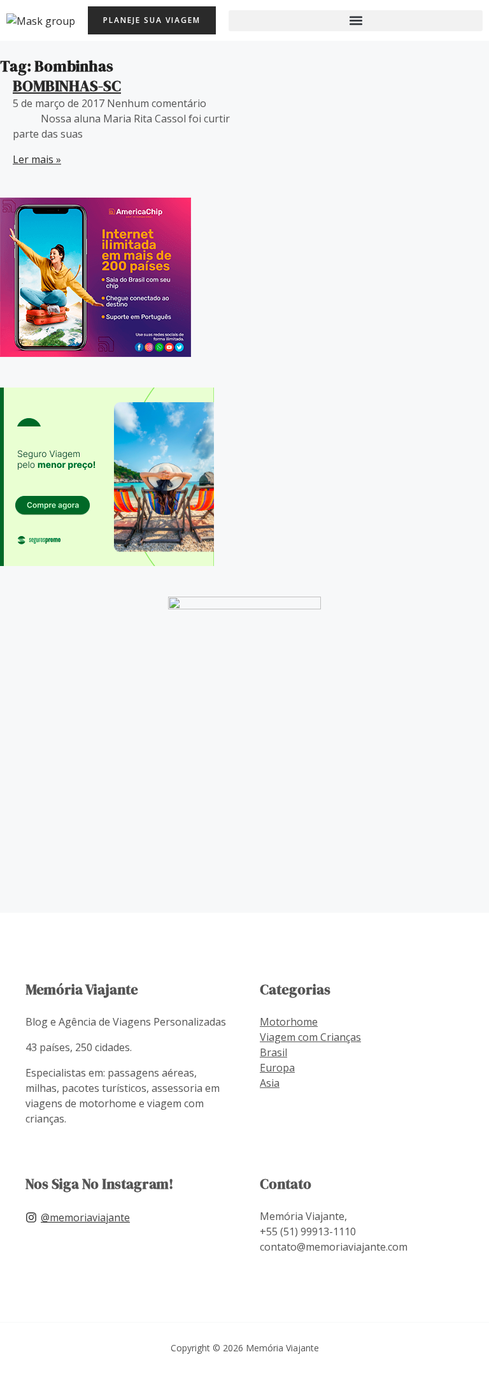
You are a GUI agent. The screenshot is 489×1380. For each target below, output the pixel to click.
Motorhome (289, 1022)
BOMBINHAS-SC (67, 85)
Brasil (273, 1052)
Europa (277, 1068)
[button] (356, 20)
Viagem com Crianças (310, 1037)
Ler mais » (37, 159)
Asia (270, 1083)
